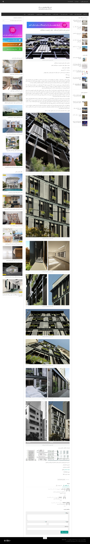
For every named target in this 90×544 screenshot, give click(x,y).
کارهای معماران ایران (78, 14)
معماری (71, 14)
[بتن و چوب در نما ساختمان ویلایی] (84, 48)
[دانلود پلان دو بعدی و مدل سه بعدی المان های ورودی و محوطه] (84, 79)
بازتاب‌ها (58, 485)
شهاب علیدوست (67, 17)
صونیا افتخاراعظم (61, 17)
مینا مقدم (66, 32)
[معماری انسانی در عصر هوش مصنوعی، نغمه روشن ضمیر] (84, 103)
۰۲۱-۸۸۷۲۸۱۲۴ (70, 1)
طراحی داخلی (55, 14)
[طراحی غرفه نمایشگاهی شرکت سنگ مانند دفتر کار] (12, 269)
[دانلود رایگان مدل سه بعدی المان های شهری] (84, 72)
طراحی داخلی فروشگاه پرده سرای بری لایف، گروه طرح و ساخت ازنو (12, 295)
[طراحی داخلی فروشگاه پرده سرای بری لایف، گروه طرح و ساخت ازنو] (12, 286)
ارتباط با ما (76, 1)
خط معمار (85, 14)
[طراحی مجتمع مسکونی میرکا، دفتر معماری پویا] (12, 142)
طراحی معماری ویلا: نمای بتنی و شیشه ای (15, 192)
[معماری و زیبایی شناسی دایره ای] (84, 117)
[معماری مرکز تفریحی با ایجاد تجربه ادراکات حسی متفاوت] (84, 123)
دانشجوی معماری (31, 14)
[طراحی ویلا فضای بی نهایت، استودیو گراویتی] (12, 110)
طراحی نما (56, 17)
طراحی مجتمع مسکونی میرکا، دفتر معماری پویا (14, 150)
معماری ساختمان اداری (61, 479)
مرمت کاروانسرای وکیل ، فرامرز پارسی (77, 109)
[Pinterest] (5, 541)
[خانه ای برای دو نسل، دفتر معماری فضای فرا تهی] (12, 252)
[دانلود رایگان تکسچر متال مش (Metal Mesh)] (84, 86)
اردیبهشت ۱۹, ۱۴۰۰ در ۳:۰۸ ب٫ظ (54, 489)
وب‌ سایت (66, 526)
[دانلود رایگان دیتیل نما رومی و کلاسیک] (84, 59)
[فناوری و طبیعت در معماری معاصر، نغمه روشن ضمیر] (84, 97)
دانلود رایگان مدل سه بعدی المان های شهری (77, 71)
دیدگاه (66, 513)
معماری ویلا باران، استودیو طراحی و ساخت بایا (14, 134)
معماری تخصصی (39, 14)
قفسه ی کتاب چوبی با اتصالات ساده (16, 226)
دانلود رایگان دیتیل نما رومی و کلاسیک (77, 58)
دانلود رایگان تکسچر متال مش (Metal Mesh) (77, 84)
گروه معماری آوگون (84, 1)
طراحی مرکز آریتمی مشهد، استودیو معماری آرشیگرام (13, 103)
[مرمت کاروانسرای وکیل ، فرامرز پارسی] (84, 110)
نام (46, 521)
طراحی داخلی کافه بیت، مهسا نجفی (16, 91)
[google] (10, 541)
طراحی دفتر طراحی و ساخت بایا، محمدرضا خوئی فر (13, 167)
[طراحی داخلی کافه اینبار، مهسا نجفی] (12, 66)
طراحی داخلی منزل (64, 14)
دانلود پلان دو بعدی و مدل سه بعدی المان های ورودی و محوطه (77, 78)
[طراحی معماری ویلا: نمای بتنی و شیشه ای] (12, 182)
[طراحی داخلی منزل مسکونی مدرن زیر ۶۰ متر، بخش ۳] (12, 201)
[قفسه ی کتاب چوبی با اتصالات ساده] (12, 217)
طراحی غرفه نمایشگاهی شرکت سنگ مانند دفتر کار (13, 277)
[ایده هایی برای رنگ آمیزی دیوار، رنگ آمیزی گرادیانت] (12, 235)
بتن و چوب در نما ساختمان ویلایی (77, 47)
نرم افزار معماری (48, 14)
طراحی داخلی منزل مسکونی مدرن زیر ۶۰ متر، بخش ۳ (13, 209)
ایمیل (67, 521)
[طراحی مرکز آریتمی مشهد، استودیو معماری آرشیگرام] (12, 97)
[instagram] (7, 541)
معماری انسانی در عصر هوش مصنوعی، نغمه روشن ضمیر (77, 102)
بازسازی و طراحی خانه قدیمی (77, 33)
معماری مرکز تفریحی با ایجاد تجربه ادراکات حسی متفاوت (77, 122)
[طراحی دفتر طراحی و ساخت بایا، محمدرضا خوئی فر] (12, 159)
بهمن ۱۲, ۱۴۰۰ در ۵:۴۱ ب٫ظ (56, 503)
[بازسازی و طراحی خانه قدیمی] (84, 35)
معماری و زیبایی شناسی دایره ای (77, 115)
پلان (24, 14)
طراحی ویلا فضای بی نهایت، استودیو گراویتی (15, 117)
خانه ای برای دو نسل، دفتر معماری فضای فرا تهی (14, 260)
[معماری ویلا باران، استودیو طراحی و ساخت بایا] (12, 126)
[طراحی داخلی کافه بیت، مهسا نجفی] (12, 83)
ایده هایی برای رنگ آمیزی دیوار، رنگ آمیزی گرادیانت (13, 244)
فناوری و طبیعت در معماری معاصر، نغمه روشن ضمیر (77, 95)
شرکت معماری (67, 469)
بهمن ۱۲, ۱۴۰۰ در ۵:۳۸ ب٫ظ (52, 497)
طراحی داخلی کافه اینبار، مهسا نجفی (16, 74)
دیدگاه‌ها (65, 485)
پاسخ (65, 495)
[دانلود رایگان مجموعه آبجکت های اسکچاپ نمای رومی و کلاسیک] (84, 66)
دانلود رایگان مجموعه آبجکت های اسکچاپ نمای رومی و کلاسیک (77, 65)
